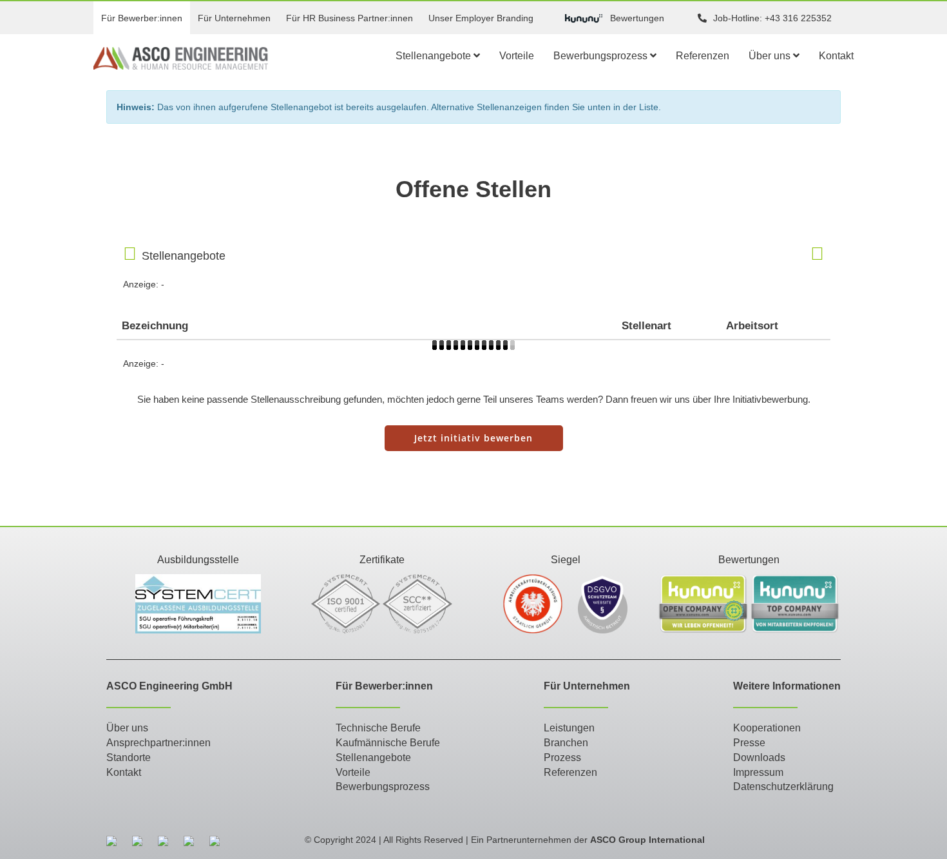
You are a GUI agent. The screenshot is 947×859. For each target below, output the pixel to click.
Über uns (771, 55)
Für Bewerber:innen (141, 18)
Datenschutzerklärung (783, 786)
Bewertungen (637, 18)
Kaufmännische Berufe (388, 742)
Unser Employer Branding (480, 18)
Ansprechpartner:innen (158, 742)
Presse (749, 742)
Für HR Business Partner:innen (349, 18)
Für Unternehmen (234, 18)
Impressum (758, 772)
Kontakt (836, 55)
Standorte (128, 757)
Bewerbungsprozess (601, 55)
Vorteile (516, 55)
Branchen (566, 742)
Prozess (562, 757)
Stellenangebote (435, 55)
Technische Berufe (378, 727)
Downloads (759, 757)
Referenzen (702, 55)
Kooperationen (767, 727)
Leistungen (569, 727)
